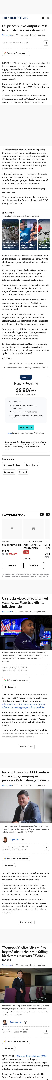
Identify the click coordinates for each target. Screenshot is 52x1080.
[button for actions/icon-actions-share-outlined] (46, 43)
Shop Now (12, 565)
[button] (43, 18)
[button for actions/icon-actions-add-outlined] (22, 839)
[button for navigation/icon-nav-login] (43, 18)
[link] (15, 18)
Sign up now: (7, 35)
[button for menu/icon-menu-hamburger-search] (48, 18)
